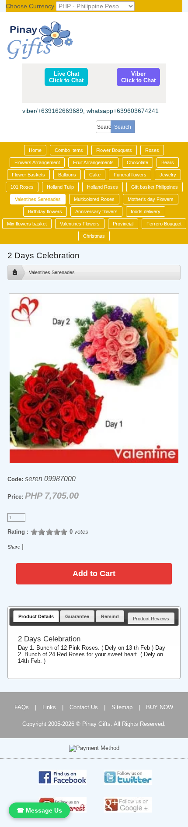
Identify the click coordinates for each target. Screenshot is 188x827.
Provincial (123, 223)
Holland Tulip (60, 187)
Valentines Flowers (80, 223)
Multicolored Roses (94, 199)
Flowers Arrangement (37, 162)
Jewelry (168, 174)
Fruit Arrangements (93, 162)
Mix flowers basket (27, 223)
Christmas (94, 236)
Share (13, 546)
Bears (167, 162)
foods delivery (145, 211)
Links (49, 707)
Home (35, 150)
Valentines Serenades (38, 199)
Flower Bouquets (114, 150)
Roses (152, 150)
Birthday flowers (45, 211)
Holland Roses (102, 187)
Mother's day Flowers (151, 199)
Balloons (67, 174)
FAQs (21, 707)
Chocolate (137, 162)
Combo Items (69, 150)
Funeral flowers (130, 174)
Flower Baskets (28, 174)
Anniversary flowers (96, 211)
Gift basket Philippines (154, 187)
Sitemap (121, 707)
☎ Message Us (39, 810)
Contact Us (84, 707)
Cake (95, 174)
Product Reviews (151, 618)
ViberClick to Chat (138, 77)
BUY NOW (159, 707)
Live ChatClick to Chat (66, 77)
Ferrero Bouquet (163, 223)
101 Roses (22, 187)
